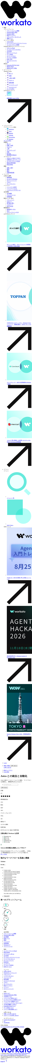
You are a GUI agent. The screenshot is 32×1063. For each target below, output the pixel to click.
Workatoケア (7, 945)
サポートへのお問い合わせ (11, 1015)
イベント (6, 987)
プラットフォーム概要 (10, 933)
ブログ (5, 982)
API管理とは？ (8, 996)
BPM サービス (8, 966)
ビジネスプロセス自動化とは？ (12, 999)
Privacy (11, 1053)
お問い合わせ (14, 765)
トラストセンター (9, 976)
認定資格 (6, 979)
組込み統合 (7, 952)
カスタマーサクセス (9, 980)
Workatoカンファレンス (10, 972)
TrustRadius (7, 1022)
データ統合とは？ (9, 1007)
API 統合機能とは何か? (10, 1004)
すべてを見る (7, 140)
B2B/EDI (6, 962)
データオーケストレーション (12, 957)
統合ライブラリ (8, 985)
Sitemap (12, 1054)
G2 (4, 1021)
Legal (2, 1054)
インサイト (7, 963)
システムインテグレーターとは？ (13, 1003)
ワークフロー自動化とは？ (11, 1001)
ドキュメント (7, 974)
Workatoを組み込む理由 (10, 995)
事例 (5, 940)
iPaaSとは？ (7, 993)
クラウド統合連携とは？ (10, 1009)
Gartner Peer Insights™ (9, 1019)
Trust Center (7, 1054)
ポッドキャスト (8, 984)
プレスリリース (8, 946)
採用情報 (6, 943)
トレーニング (7, 977)
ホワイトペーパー (9, 989)
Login (5, 763)
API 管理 (6, 955)
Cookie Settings (17, 1053)
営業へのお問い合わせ (10, 1013)
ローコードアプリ (9, 960)
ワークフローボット (9, 959)
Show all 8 (6, 896)
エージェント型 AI (9, 954)
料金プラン (7, 938)
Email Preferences (25, 1053)
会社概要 (6, 936)
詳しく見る (4, 854)
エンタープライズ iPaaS (10, 951)
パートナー (7, 941)
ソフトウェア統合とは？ (10, 998)
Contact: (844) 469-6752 (20, 1054)
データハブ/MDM (8, 965)
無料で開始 (7, 765)
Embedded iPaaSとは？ (10, 1006)
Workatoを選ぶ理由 (9, 935)
